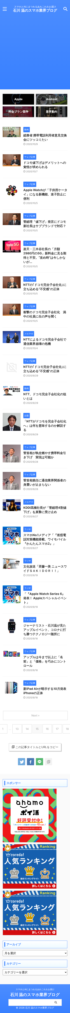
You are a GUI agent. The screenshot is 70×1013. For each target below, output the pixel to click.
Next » (35, 715)
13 (17, 729)
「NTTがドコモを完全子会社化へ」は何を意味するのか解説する (44, 426)
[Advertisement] (35, 54)
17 (57, 729)
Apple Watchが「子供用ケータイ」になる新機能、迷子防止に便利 (45, 194)
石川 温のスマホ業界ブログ (35, 10)
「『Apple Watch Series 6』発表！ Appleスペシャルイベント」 (45, 598)
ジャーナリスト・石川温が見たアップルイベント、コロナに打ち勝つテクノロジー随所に (44, 630)
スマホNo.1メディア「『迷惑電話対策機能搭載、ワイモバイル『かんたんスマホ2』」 (44, 539)
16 (47, 729)
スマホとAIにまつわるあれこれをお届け (35, 989)
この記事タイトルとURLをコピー (36, 747)
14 (27, 729)
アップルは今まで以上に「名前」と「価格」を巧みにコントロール (44, 661)
